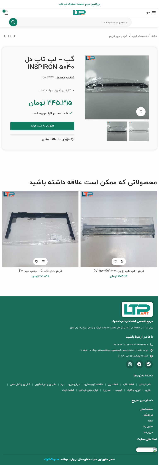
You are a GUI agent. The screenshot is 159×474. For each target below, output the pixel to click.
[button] (122, 261)
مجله (150, 421)
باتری (148, 390)
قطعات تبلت (68, 390)
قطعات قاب (139, 36)
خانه (154, 36)
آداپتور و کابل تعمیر (20, 384)
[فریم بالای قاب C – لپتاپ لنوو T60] (40, 229)
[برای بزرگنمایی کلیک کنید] (141, 111)
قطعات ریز (113, 384)
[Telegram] (139, 364)
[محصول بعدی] (4, 36)
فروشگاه (148, 415)
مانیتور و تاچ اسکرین (45, 384)
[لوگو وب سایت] (79, 12)
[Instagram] (130, 364)
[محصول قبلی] (14, 36)
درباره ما (148, 432)
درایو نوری (74, 384)
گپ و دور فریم (118, 36)
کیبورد (118, 390)
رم (62, 384)
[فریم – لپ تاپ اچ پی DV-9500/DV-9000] (119, 229)
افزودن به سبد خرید (42, 126)
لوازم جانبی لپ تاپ (88, 390)
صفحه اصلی (146, 409)
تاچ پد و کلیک (133, 390)
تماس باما (148, 426)
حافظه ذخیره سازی (93, 384)
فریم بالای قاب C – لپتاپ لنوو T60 (40, 271)
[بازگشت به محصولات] (9, 36)
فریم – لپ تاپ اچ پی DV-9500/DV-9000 (119, 271)
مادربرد (106, 390)
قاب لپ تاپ (145, 384)
